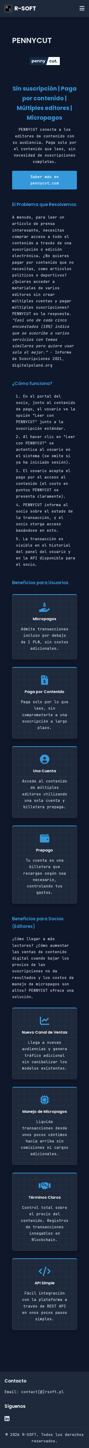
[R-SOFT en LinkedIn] (7, 1419)
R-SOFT (25, 8)
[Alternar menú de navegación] (82, 8)
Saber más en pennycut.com (44, 180)
